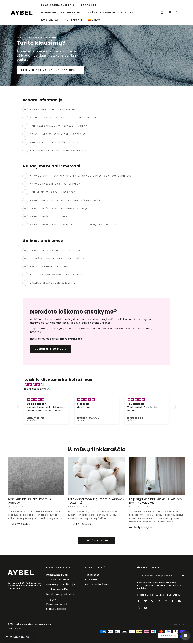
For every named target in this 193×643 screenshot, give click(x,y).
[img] (98, 384)
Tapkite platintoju (57, 579)
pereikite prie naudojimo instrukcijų (50, 70)
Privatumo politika (57, 604)
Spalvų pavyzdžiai (57, 589)
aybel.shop (21, 624)
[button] (96, 20)
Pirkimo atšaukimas (97, 584)
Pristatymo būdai (57, 575)
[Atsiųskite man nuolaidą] (183, 575)
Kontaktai (91, 579)
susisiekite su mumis (51, 348)
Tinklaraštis (92, 575)
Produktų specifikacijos (61, 584)
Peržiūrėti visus (96, 540)
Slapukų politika (56, 609)
